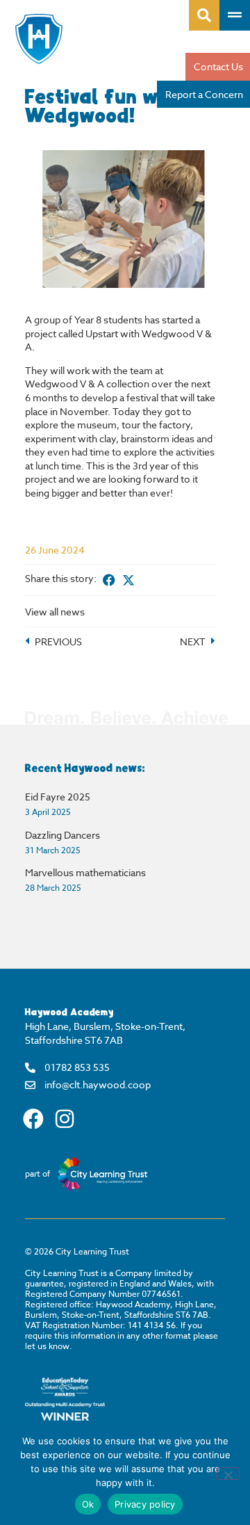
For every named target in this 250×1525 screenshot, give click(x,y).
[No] (228, 1473)
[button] (109, 580)
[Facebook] (33, 1118)
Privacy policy (145, 1504)
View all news (55, 611)
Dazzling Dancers (62, 834)
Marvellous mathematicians (85, 872)
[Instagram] (64, 1118)
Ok (88, 1504)
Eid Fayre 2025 (57, 796)
